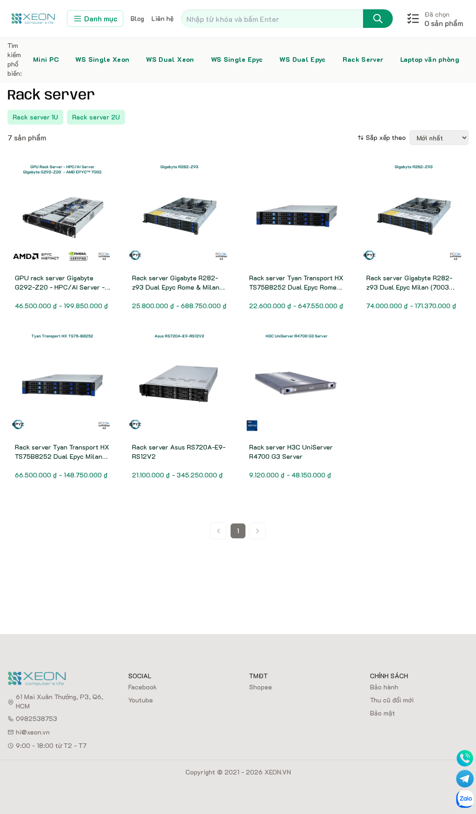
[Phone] (465, 758)
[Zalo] (465, 799)
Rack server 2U (96, 117)
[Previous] (218, 531)
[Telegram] (465, 778)
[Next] (257, 531)
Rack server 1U (35, 117)
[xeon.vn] (33, 18)
